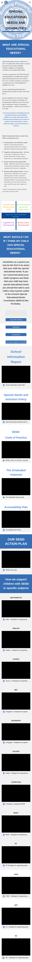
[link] (16, 376)
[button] (2, 2)
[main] (16, 20)
